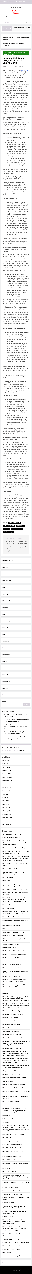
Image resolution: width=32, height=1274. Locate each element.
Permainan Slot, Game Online (11, 1101)
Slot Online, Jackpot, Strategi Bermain (13, 1134)
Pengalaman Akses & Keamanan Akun (13, 1071)
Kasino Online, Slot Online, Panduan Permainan (16, 951)
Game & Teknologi (8, 877)
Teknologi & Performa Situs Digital (12, 1194)
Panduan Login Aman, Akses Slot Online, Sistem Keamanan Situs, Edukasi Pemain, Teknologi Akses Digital (16, 1043)
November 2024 (7, 821)
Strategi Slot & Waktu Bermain (11, 1172)
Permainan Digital (8, 1081)
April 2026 (6, 763)
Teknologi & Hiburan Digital (10, 1187)
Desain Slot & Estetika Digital (11, 868)
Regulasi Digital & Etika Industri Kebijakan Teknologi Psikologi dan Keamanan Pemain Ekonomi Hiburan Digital (15, 1110)
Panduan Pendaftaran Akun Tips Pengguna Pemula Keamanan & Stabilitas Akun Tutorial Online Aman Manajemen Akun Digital (15, 1053)
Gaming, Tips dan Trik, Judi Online (12, 917)
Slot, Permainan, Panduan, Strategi (12, 1156)
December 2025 (7, 777)
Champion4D (20, 526)
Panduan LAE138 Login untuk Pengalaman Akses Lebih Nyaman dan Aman (14, 1)
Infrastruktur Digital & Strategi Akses (13, 935)
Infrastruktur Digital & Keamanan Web (13, 932)
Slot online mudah (17, 529)
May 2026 (6, 760)
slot (4, 614)
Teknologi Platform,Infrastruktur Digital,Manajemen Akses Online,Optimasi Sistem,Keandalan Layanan (14, 1228)
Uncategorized (7, 1252)
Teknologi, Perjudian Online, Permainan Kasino (16, 1242)
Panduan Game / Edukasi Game (12, 1034)
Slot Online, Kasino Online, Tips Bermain (14, 1141)
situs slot (6, 607)
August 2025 (6, 791)
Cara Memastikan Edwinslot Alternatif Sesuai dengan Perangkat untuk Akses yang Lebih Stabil (16, 738)
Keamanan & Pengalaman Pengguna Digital (15, 954)
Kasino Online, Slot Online (10, 947)
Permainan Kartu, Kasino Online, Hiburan (14, 1084)
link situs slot (7, 580)
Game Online (6, 880)
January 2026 (7, 774)
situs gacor (6, 654)
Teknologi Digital (8, 1216)
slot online (24, 70)
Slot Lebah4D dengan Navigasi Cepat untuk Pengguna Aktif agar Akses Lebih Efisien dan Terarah (16, 726)
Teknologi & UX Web (8, 1202)
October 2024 (7, 824)
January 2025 (7, 814)
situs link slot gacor (8, 560)
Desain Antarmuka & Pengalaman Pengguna (15, 848)
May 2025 (6, 801)
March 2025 (6, 807)
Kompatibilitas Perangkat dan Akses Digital (15, 990)
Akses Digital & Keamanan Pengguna (13, 834)
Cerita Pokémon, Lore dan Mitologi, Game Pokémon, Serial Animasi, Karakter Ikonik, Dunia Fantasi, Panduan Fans (16, 842)
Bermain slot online (14, 522)
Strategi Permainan (8, 1168)
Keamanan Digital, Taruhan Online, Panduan (15, 967)
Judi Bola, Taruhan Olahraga (11, 944)
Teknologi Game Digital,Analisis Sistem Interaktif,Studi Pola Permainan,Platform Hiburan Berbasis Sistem (14, 1221)
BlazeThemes (19, 1271)
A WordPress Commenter (10, 750)
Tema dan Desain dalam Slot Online (13, 1246)
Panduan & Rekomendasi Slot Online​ (13, 1014)
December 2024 (7, 817)
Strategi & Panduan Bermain (11, 1160)
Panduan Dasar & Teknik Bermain (12, 1031)
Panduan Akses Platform (10, 1021)
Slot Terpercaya (8, 532)
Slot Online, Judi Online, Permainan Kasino (15, 1137)
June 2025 (6, 797)
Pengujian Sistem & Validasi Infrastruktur (14, 1077)
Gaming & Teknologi (8, 908)
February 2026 (7, 770)
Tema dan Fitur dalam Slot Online (12, 1249)
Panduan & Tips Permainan (10, 1017)
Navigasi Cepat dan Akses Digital (12, 1011)
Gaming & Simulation (9, 905)
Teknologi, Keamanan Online (11, 1239)
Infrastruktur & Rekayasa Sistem (12, 929)
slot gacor (6, 567)
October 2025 (7, 784)
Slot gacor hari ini (8, 601)
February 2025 (7, 811)
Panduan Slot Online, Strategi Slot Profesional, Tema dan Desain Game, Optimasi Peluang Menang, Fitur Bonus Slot (16, 1060)
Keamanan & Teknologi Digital (11, 957)
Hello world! (23, 750)
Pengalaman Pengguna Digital (11, 1074)
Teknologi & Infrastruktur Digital (12, 1191)
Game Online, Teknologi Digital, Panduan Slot (15, 889)
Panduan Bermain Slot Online (11, 1028)
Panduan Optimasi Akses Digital (12, 1048)
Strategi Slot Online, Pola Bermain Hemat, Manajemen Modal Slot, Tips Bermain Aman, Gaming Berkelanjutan (15, 1177)
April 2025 (6, 804)
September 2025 (7, 787)
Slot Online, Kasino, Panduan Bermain (13, 1144)
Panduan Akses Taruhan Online (11, 1024)
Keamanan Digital (8, 961)
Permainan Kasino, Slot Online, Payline (13, 1088)
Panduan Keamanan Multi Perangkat (13, 1038)
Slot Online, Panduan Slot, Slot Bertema (14, 1148)
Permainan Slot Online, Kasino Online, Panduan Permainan (15, 53)
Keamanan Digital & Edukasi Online (12, 964)
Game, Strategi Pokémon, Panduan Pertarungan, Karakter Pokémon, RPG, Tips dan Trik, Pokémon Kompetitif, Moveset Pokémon (16, 899)
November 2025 (7, 780)
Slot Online (6, 1122)
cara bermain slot (9, 526)
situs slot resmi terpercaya (10, 1118)
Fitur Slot (6, 529)
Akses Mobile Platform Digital (11, 837)
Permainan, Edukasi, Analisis (11, 1105)
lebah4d (5, 993)
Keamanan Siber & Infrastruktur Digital (13, 976)
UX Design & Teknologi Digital (11, 1256)
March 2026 (6, 767)
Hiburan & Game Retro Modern (11, 925)
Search (4, 701)
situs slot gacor (7, 621)
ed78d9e (6, 66)
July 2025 (6, 794)
